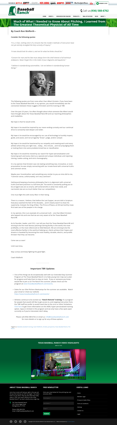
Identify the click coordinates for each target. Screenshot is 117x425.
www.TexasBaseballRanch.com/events (38, 284)
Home (44, 16)
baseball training (28, 327)
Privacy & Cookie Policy (83, 400)
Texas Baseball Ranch (61, 327)
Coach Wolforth (37, 327)
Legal (78, 414)
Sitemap (79, 407)
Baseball (19, 327)
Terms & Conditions (82, 403)
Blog (96, 16)
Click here (18, 306)
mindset (45, 327)
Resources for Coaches (63, 16)
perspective (51, 327)
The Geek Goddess (71, 421)
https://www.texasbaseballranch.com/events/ (31, 294)
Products (76, 16)
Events (51, 16)
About (103, 16)
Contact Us (80, 410)
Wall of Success (87, 16)
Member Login (81, 396)
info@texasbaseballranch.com (57, 317)
